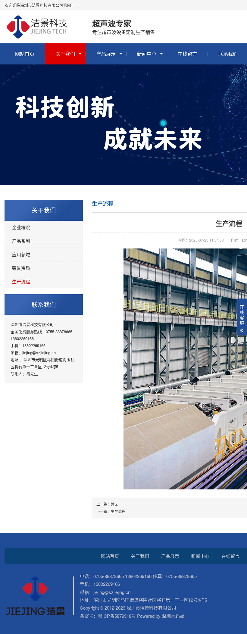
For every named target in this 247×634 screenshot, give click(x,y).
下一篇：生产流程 (110, 511)
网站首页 (24, 53)
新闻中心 (146, 53)
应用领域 (21, 254)
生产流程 (21, 281)
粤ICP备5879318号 (117, 616)
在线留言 (187, 53)
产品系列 (21, 241)
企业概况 (21, 227)
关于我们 (65, 53)
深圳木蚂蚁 (172, 616)
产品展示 (106, 53)
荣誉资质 (21, 268)
